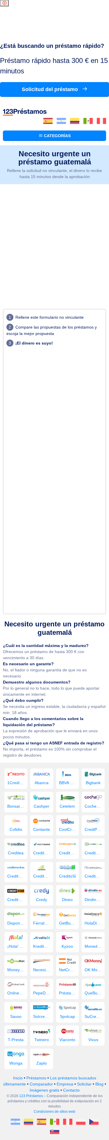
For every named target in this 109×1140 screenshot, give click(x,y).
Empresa (65, 1084)
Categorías (57, 135)
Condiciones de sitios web (54, 1112)
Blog (99, 1084)
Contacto (71, 1090)
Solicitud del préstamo (50, 89)
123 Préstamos (31, 1096)
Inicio (18, 1078)
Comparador (41, 1084)
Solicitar (84, 1084)
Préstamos (36, 1078)
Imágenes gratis (44, 1090)
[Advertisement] (54, 241)
